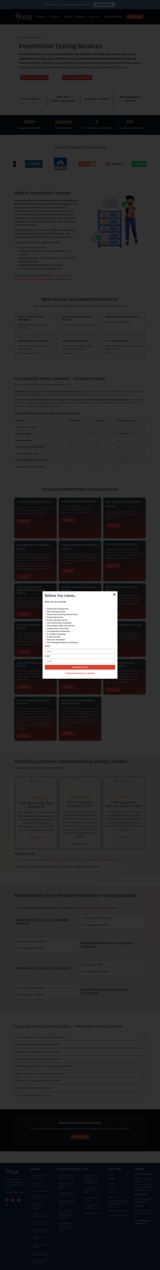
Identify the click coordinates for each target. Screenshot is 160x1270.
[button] (114, 594)
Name (47, 646)
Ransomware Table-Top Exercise (60, 625)
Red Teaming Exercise (56, 611)
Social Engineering (54, 617)
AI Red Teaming (53, 637)
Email (47, 656)
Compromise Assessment (58, 628)
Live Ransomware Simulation (59, 623)
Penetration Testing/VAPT (58, 609)
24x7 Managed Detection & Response (62, 642)
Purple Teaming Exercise (57, 620)
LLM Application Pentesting (58, 631)
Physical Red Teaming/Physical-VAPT (62, 614)
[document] (80, 635)
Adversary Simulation (56, 639)
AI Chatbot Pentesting (56, 634)
